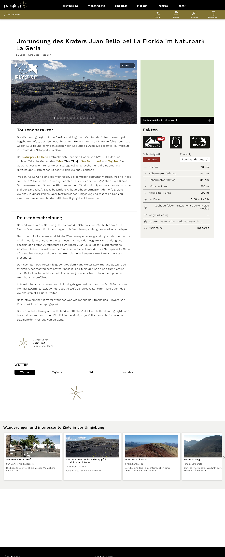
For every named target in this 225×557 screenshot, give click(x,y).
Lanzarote (33, 55)
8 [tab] (77, 118)
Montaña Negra (193, 459)
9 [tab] (81, 118)
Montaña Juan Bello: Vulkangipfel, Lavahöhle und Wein (86, 461)
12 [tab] (90, 118)
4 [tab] (64, 118)
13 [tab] (94, 118)
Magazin (142, 5)
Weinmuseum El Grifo (19, 459)
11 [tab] (87, 118)
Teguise (113, 161)
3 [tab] (61, 118)
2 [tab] (57, 118)
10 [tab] (84, 118)
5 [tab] (67, 118)
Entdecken (121, 5)
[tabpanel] (74, 92)
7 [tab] (74, 118)
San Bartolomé (91, 161)
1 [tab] (54, 118)
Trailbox (162, 5)
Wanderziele (70, 5)
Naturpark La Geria (35, 157)
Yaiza (59, 161)
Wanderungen (96, 5)
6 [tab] (71, 118)
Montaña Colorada (136, 459)
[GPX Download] (176, 142)
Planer (182, 5)
